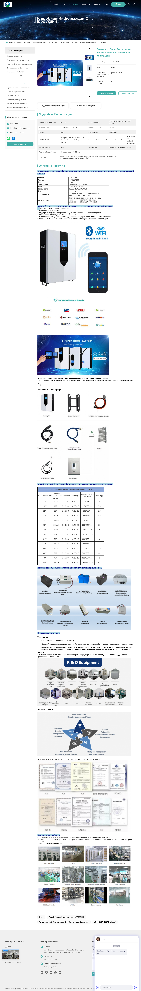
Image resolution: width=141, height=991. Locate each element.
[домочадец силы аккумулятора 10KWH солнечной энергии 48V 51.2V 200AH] (60, 72)
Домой (55, 4)
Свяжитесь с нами (98, 4)
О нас (63, 4)
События (84, 4)
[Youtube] (51, 973)
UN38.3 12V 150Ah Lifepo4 (105, 922)
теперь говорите (20, 144)
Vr (107, 4)
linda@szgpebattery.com (19, 128)
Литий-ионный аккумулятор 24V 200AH (66, 917)
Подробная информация (53, 106)
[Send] (135, 987)
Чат (119, 4)
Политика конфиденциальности (16, 988)
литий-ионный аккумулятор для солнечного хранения (63, 922)
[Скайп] (13, 138)
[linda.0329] (60, 973)
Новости (8, 959)
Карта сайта (34, 988)
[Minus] (135, 939)
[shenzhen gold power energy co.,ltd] (8, 4)
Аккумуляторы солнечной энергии (36, 42)
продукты (73, 4)
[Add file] (97, 987)
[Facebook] (46, 973)
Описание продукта (85, 106)
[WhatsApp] (8, 138)
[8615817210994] (55, 973)
